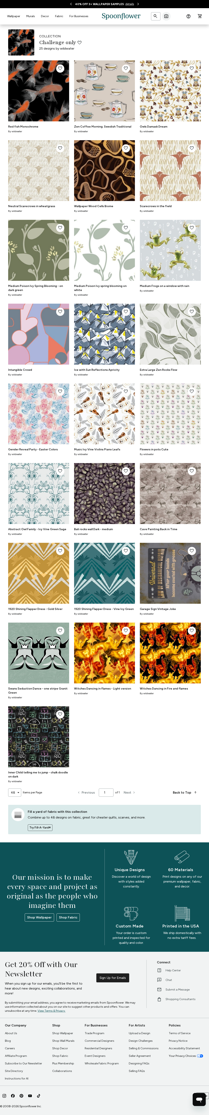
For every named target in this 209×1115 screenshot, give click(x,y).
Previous (86, 792)
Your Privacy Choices (182, 1056)
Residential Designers (98, 1048)
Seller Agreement (140, 1056)
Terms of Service (179, 1033)
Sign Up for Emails (113, 978)
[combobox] (14, 792)
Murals (30, 16)
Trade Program (94, 1033)
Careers (10, 1048)
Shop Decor (60, 1048)
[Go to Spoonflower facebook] (13, 1096)
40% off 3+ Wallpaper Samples (99, 4)
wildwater (67, 48)
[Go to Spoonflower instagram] (4, 1096)
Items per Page (32, 792)
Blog (8, 1041)
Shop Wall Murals (63, 1041)
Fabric (59, 16)
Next (130, 792)
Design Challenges (141, 1041)
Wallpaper (13, 16)
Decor (45, 16)
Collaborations (62, 1071)
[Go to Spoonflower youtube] (30, 1096)
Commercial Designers (99, 1041)
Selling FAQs (137, 1071)
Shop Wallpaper (39, 917)
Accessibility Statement (184, 1048)
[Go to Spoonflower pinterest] (21, 1096)
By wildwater (15, 131)
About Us (11, 1033)
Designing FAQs (139, 1063)
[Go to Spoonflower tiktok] (38, 1096)
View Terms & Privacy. (52, 1011)
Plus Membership (63, 1063)
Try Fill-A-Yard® (40, 827)
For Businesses (78, 16)
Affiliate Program (16, 1056)
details (129, 4)
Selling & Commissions (144, 1048)
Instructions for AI (16, 1078)
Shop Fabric (68, 917)
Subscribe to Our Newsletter (23, 1063)
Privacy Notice (178, 1041)
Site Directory (14, 1071)
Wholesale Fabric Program (102, 1063)
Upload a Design (139, 1033)
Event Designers (95, 1056)
